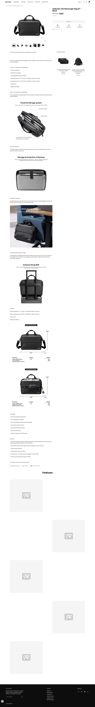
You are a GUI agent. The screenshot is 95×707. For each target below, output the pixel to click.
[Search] (84, 1)
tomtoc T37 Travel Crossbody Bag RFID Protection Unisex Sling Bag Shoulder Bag (78, 70)
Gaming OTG (30, 1)
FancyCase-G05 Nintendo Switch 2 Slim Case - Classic (63, 70)
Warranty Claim (50, 696)
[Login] (86, 1)
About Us (49, 690)
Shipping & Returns (16, 465)
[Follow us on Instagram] (81, 691)
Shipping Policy (50, 697)
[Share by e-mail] (61, 29)
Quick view (63, 73)
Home (7, 5)
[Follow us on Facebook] (78, 691)
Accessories (37, 1)
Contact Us (49, 694)
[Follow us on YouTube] (84, 691)
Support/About (45, 1)
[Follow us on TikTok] (87, 691)
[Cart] (88, 1)
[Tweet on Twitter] (59, 29)
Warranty (26, 465)
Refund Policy (50, 692)
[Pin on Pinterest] (57, 29)
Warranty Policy (50, 699)
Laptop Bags (16, 1)
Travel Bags (23, 1)
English (79, 1)
